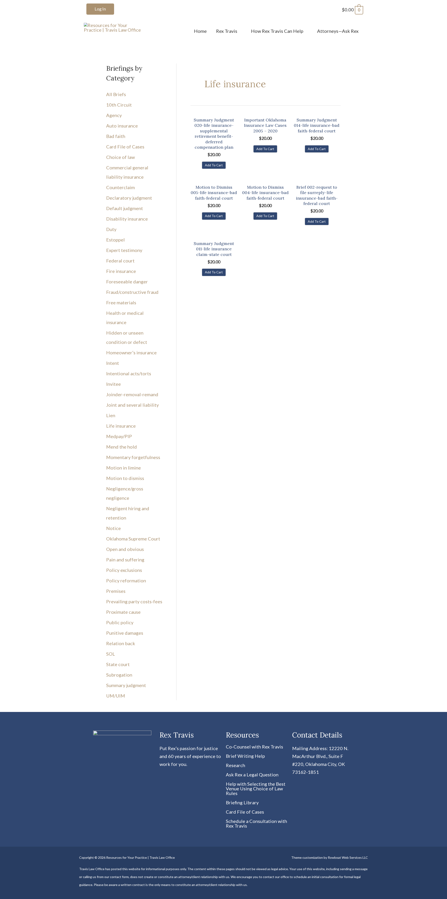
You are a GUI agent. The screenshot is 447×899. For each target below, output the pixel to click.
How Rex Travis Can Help (277, 31)
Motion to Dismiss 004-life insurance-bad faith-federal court (265, 192)
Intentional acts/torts (128, 373)
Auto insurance (122, 125)
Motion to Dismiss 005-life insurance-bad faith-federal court (214, 192)
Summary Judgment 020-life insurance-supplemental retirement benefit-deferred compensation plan (214, 133)
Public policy (119, 622)
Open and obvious (125, 549)
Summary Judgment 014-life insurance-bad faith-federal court (316, 125)
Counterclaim (120, 187)
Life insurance (121, 426)
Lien (110, 415)
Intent (112, 363)
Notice (113, 528)
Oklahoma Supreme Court (133, 538)
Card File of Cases (125, 146)
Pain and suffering (125, 559)
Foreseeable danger (127, 281)
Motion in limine (123, 467)
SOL (110, 654)
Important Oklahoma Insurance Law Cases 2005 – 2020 (265, 125)
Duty (111, 229)
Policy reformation (126, 580)
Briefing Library (242, 802)
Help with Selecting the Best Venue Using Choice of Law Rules (255, 788)
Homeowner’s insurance (131, 352)
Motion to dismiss (125, 478)
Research (235, 765)
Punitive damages (124, 633)
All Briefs (116, 94)
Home (200, 31)
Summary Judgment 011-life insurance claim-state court (214, 249)
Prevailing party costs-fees (134, 601)
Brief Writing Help (245, 756)
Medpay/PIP (119, 436)
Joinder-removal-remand (132, 394)
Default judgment (124, 208)
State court (118, 664)
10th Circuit (119, 104)
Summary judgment (126, 685)
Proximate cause (123, 612)
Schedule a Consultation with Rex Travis (256, 823)
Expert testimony (124, 250)
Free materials (121, 302)
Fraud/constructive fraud (132, 292)
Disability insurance (127, 218)
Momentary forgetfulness (133, 457)
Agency (114, 115)
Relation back (120, 643)
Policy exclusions (124, 570)
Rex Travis (226, 31)
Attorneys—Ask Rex (338, 31)
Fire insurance (121, 271)
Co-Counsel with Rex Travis (254, 746)
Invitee (113, 384)
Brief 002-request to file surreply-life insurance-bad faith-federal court (317, 195)
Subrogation (119, 675)
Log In (100, 8)
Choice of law (120, 157)
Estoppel (115, 239)
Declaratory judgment (129, 198)
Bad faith (115, 136)
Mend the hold (121, 447)
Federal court (120, 260)
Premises (115, 591)
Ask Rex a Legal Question (252, 774)
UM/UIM (115, 695)
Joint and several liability (132, 405)
